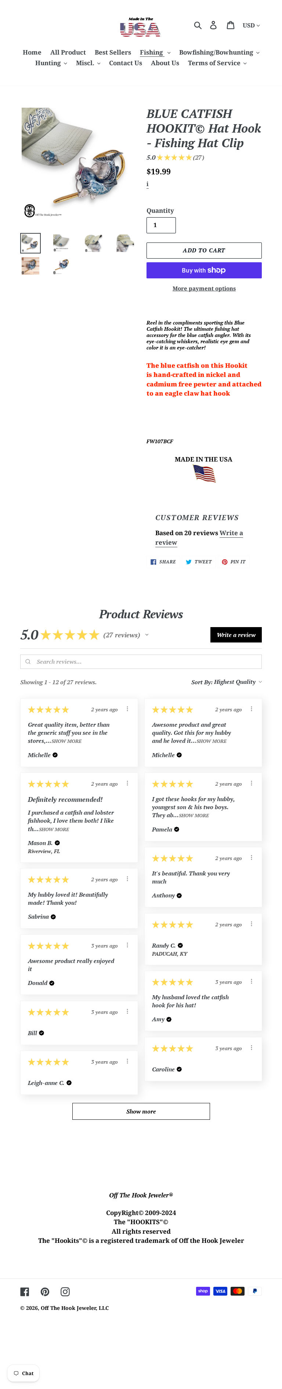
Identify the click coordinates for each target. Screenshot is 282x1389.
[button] (146, 634)
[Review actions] (127, 709)
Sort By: (202, 682)
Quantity (160, 210)
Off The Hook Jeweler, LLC (75, 1307)
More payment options (204, 288)
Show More (66, 741)
